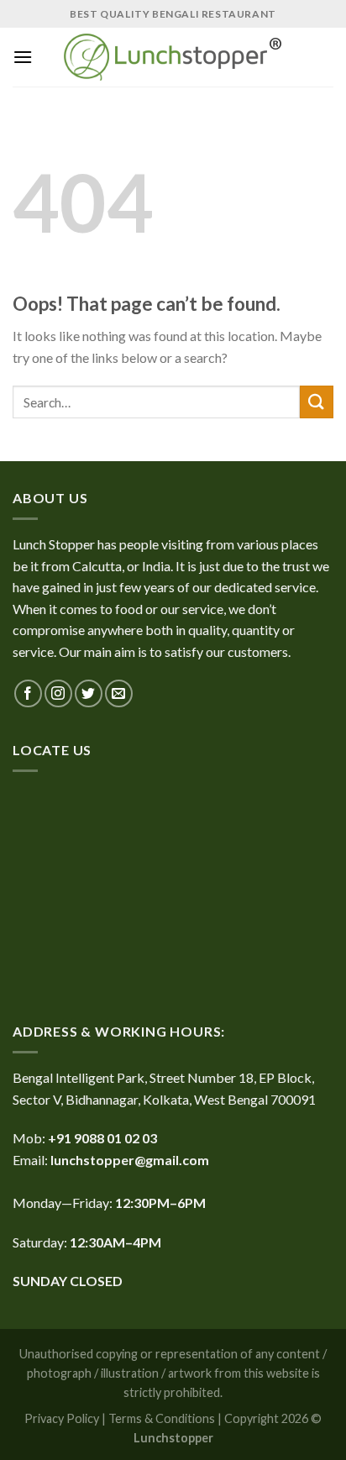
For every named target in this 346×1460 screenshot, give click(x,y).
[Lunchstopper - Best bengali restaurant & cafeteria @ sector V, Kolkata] (173, 57)
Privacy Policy (61, 1418)
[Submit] (316, 402)
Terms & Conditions (161, 1418)
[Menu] (23, 56)
